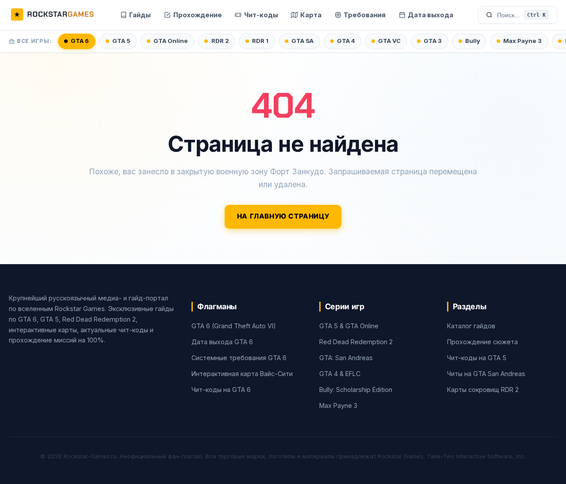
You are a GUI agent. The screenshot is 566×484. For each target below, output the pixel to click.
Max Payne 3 (522, 40)
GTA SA (302, 40)
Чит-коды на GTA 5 (476, 357)
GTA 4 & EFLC (339, 373)
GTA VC (389, 40)
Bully (472, 40)
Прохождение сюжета (482, 342)
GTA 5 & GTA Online (349, 326)
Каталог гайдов (471, 326)
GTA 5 (121, 40)
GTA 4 (346, 40)
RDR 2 (220, 40)
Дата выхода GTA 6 (222, 342)
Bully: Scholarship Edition (355, 389)
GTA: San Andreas (346, 357)
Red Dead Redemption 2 (356, 342)
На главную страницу (283, 216)
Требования (365, 15)
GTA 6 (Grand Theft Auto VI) (233, 326)
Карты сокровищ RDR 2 (483, 389)
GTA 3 (433, 40)
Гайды (140, 15)
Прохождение (197, 15)
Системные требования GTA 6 (239, 357)
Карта (310, 15)
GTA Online (170, 40)
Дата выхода (430, 15)
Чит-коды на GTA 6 (221, 389)
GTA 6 (80, 40)
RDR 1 (260, 40)
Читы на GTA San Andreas (486, 373)
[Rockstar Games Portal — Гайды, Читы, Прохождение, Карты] (52, 15)
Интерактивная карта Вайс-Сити (242, 373)
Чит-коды (261, 15)
